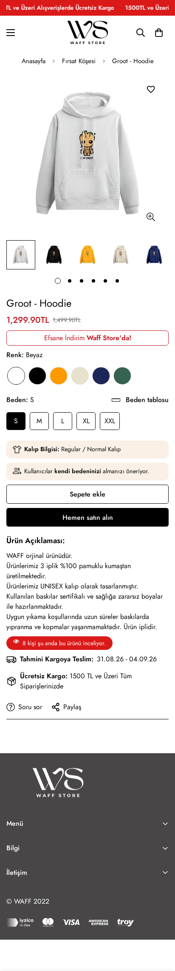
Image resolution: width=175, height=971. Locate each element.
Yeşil (122, 375)
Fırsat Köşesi (79, 61)
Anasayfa (33, 61)
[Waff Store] (87, 33)
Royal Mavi (101, 375)
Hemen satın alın (87, 517)
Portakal (58, 375)
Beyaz (16, 375)
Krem (79, 375)
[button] (159, 32)
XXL (109, 421)
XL (86, 421)
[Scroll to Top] (159, 926)
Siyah (37, 375)
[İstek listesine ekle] (150, 89)
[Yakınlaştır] (150, 216)
